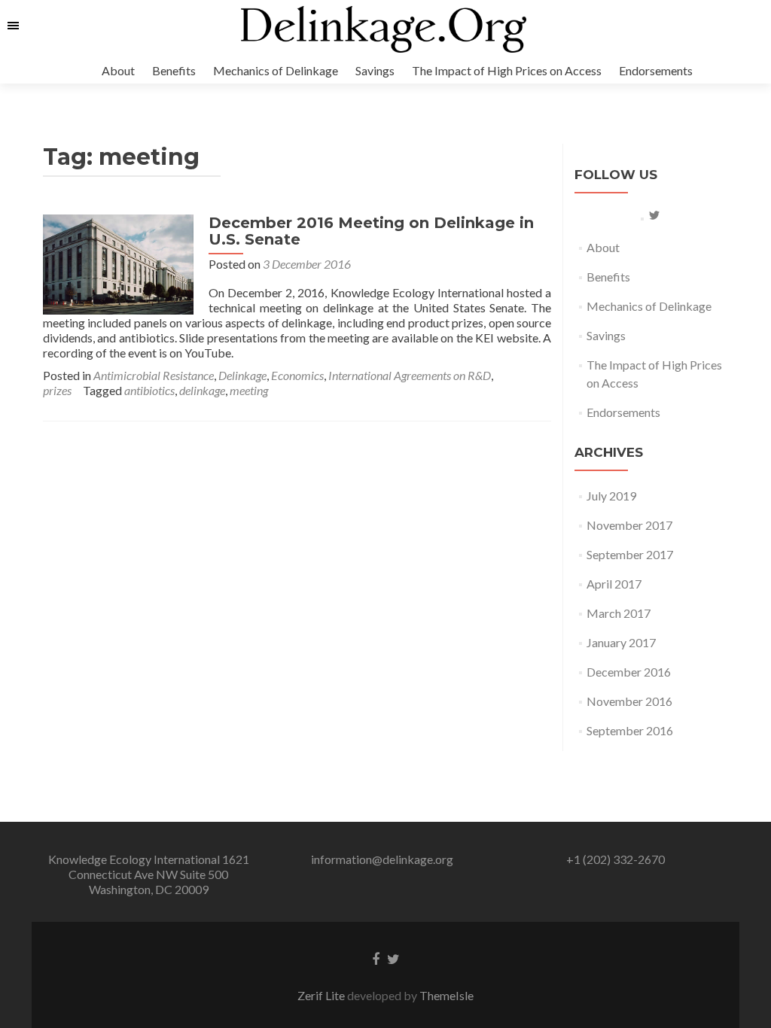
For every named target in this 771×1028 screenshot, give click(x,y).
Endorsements (656, 70)
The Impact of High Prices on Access (507, 70)
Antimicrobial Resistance (153, 375)
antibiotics (149, 390)
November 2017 (629, 525)
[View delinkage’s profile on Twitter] (654, 215)
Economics (297, 375)
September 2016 (630, 730)
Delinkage (242, 375)
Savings (375, 70)
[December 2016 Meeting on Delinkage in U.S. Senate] (118, 263)
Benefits (174, 70)
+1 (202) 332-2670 (615, 859)
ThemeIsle (446, 995)
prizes (57, 390)
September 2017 (630, 554)
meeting (249, 390)
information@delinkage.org (382, 859)
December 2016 (629, 672)
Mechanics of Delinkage (275, 70)
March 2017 (619, 613)
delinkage (202, 390)
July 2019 (611, 495)
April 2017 (614, 583)
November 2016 (629, 701)
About (118, 70)
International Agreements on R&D (409, 375)
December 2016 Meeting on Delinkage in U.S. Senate (371, 231)
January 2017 (621, 642)
